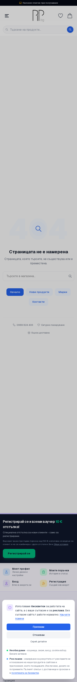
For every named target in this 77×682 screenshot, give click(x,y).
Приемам (38, 626)
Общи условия (61, 544)
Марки (63, 292)
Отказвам (39, 635)
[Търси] (70, 29)
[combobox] (38, 30)
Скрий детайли (38, 641)
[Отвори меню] (7, 16)
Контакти (38, 301)
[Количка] (70, 15)
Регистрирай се (19, 553)
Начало (15, 292)
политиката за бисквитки (25, 672)
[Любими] (60, 15)
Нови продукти (39, 292)
